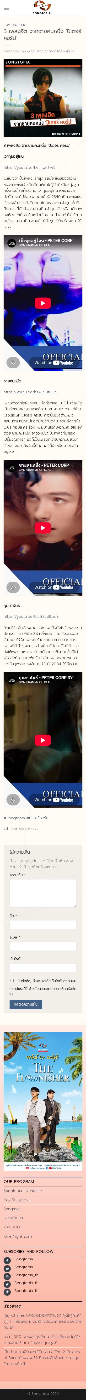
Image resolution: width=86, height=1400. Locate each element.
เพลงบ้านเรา (13, 1218)
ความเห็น (18, 875)
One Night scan (18, 1236)
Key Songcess (17, 1200)
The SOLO (13, 1227)
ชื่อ (13, 915)
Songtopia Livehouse (23, 1191)
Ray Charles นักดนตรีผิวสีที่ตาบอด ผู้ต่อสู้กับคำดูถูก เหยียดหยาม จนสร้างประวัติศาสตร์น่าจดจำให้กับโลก (43, 1321)
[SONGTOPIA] (43, 8)
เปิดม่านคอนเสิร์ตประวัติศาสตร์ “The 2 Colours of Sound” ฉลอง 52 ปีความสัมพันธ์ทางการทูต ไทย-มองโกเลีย (42, 1358)
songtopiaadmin (62, 52)
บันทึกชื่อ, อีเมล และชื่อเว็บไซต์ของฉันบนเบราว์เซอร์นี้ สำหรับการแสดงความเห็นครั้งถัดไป (43, 987)
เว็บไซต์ (15, 958)
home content (15, 25)
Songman (12, 1209)
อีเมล (15, 937)
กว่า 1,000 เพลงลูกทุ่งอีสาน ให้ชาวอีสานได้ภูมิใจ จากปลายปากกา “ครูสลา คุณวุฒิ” (42, 1340)
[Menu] (6, 8)
